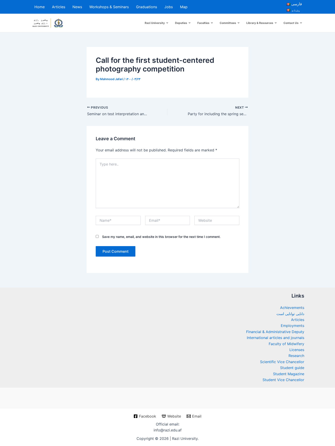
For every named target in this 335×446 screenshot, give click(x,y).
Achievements (292, 307)
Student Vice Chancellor (283, 379)
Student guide (292, 367)
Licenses (296, 349)
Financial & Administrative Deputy (275, 331)
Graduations (146, 7)
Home (39, 7)
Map (184, 7)
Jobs (168, 7)
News (77, 7)
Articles (58, 7)
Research (296, 355)
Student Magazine (288, 374)
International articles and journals (275, 337)
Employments (292, 325)
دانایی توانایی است (290, 313)
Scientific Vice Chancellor (282, 361)
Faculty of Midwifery (286, 344)
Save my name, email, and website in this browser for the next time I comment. (161, 237)
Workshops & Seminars (109, 7)
